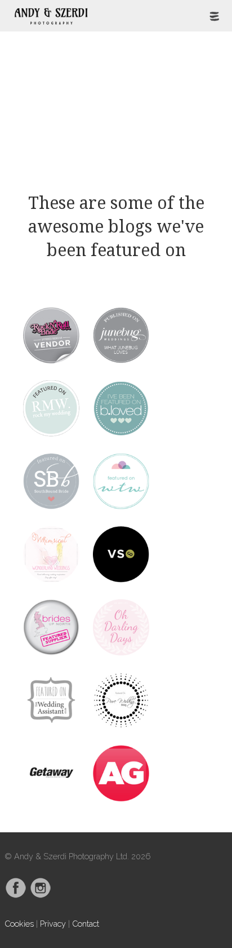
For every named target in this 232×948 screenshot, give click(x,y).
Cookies (19, 923)
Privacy (53, 923)
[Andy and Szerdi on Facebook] (16, 895)
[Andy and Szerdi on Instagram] (40, 895)
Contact (85, 923)
